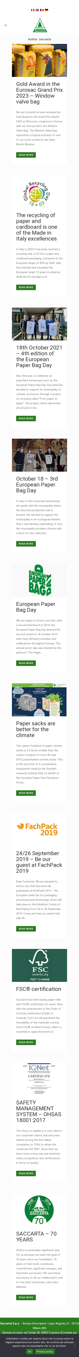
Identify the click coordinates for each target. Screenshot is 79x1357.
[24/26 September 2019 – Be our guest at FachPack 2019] (39, 829)
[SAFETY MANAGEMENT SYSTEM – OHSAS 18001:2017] (39, 1078)
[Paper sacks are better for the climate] (39, 699)
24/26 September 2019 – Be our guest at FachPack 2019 (39, 862)
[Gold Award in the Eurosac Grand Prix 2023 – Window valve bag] (39, 60)
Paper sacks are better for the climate (35, 729)
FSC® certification (38, 989)
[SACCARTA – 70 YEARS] (39, 1210)
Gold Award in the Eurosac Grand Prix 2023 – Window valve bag (39, 93)
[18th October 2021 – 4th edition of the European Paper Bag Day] (39, 324)
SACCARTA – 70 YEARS (36, 1236)
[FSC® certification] (39, 965)
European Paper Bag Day (35, 607)
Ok (29, 1351)
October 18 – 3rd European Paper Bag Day (37, 484)
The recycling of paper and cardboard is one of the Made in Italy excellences (36, 227)
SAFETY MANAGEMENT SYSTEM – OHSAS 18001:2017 (38, 1111)
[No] (74, 1345)
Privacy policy (45, 1351)
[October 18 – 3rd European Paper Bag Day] (39, 455)
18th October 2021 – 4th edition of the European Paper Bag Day (39, 356)
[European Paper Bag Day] (39, 580)
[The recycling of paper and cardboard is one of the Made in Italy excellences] (39, 191)
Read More (26, 155)
